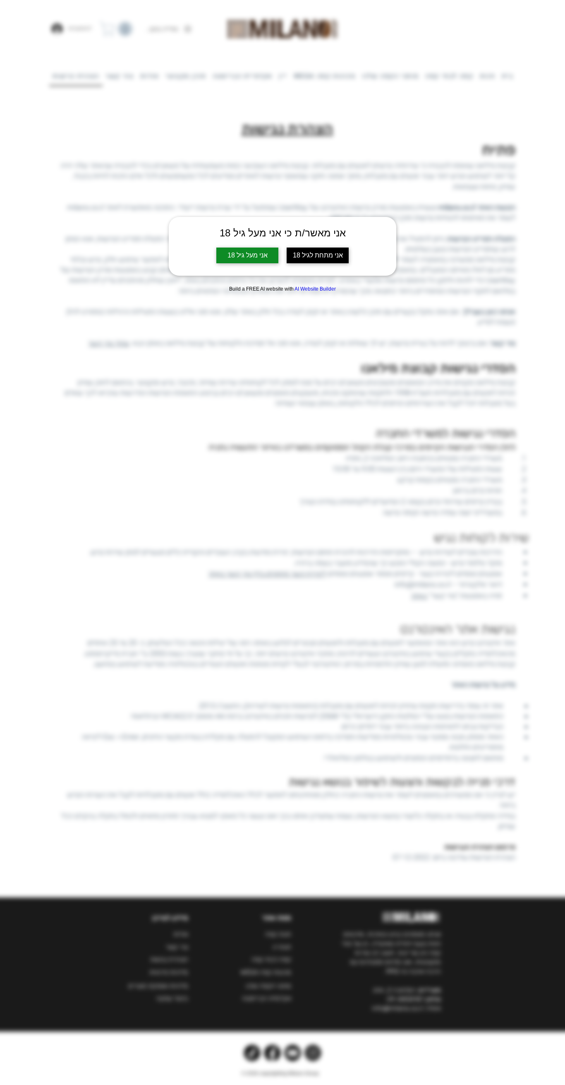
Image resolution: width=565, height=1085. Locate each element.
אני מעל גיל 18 (247, 255)
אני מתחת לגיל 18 (318, 255)
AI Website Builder (315, 289)
